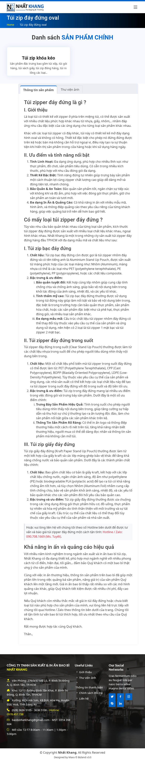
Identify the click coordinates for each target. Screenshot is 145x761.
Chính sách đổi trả (91, 693)
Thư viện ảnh (87, 678)
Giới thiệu (85, 672)
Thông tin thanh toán (89, 687)
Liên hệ (84, 698)
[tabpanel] (78, 369)
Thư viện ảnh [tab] (70, 89)
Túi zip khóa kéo (38, 58)
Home (10, 24)
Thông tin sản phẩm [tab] (38, 90)
